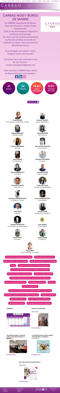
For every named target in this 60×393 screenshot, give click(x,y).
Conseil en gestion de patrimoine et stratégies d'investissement (30, 269)
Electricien (52, 282)
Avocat (13, 265)
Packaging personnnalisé (16, 303)
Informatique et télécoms (18, 299)
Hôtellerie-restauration (48, 295)
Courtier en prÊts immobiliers (43, 274)
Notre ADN (11, 1)
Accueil (5, 1)
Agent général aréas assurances (44, 257)
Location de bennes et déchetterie (39, 299)
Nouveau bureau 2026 (38, 308)
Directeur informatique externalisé (15, 282)
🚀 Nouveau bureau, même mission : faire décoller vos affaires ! (42, 336)
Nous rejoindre (26, 1)
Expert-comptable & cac (30, 286)
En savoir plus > (36, 328)
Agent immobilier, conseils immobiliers (15, 261)
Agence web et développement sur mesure (18, 257)
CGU (53, 390)
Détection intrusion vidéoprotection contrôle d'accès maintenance (30, 278)
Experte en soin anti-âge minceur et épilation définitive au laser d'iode (30, 290)
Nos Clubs (18, 1)
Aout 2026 (18, 314)
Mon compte (46, 1)
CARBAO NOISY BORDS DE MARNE (20, 17)
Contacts (19, 391)
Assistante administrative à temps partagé (43, 261)
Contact (40, 1)
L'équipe (34, 1)
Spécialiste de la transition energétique (39, 303)
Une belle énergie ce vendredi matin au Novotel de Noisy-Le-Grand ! (16, 336)
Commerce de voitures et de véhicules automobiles (34, 265)
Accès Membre (55, 1)
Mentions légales (53, 388)
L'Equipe (19, 390)
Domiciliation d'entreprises (37, 282)
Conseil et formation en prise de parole (19, 274)
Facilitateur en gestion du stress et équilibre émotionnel (21, 295)
